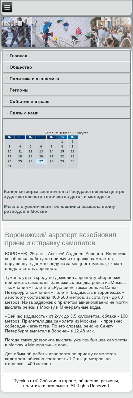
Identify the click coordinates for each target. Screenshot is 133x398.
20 (41, 156)
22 (62, 156)
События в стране (29, 101)
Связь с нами (24, 112)
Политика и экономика (34, 78)
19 (30, 156)
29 (62, 161)
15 (62, 151)
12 (30, 151)
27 (41, 161)
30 (73, 161)
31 (9, 166)
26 (30, 161)
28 (52, 161)
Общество (21, 67)
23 (73, 156)
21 (52, 156)
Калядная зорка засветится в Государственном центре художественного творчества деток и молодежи (64, 194)
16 (73, 151)
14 (52, 151)
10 (9, 151)
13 (41, 151)
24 (9, 161)
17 (9, 156)
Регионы (19, 90)
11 (20, 151)
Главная (18, 55)
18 (20, 156)
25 (20, 161)
